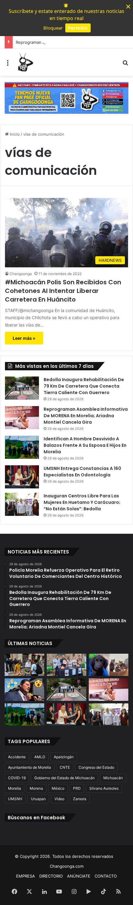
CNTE (65, 767)
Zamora (79, 798)
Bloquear (53, 28)
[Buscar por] (125, 65)
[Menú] (8, 65)
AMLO (39, 757)
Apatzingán (64, 757)
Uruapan (38, 798)
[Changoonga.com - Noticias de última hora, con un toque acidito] (24, 62)
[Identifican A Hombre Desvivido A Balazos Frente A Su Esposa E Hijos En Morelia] (22, 447)
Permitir (78, 28)
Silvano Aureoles (103, 788)
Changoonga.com (67, 866)
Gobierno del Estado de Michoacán (64, 777)
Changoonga (21, 273)
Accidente (17, 757)
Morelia (14, 788)
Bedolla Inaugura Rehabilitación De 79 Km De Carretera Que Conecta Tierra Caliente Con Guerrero (84, 386)
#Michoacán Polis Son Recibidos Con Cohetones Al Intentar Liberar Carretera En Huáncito (63, 291)
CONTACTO (106, 876)
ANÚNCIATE (78, 876)
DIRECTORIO (51, 876)
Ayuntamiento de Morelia (29, 767)
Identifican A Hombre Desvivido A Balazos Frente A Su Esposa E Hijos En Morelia (85, 445)
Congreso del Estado (96, 767)
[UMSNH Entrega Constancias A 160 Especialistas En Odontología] (22, 476)
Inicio (14, 134)
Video (59, 798)
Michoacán (113, 777)
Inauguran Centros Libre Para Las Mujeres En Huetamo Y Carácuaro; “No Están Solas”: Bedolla (82, 502)
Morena (36, 788)
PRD (77, 788)
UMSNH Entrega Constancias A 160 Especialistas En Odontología (82, 471)
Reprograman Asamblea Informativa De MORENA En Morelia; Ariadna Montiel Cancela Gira (86, 415)
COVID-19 (17, 777)
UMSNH (15, 798)
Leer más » (24, 338)
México (58, 788)
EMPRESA (25, 876)
